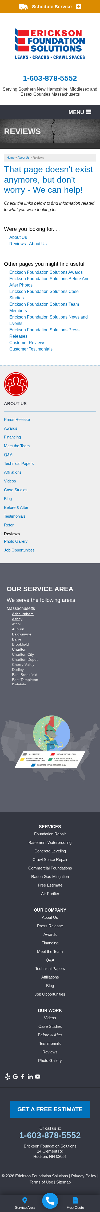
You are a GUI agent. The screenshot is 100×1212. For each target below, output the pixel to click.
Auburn (18, 629)
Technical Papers (19, 463)
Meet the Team (17, 446)
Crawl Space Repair (50, 859)
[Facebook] (22, 1076)
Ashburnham (23, 614)
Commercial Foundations (50, 868)
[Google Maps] (15, 1076)
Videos (10, 481)
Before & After (16, 507)
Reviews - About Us (28, 243)
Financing (12, 437)
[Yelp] (8, 1076)
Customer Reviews (27, 342)
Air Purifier (50, 893)
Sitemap (63, 1182)
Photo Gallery (16, 541)
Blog (8, 498)
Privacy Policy (83, 1176)
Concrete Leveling (50, 851)
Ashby (17, 619)
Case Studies (15, 490)
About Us (18, 237)
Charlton (19, 649)
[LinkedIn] (30, 1076)
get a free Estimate (50, 1109)
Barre (16, 639)
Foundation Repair (50, 834)
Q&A (8, 454)
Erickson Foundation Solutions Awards (46, 272)
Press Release (17, 419)
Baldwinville (21, 634)
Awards (10, 428)
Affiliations (13, 472)
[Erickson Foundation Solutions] (50, 1201)
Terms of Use (41, 1182)
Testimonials (15, 516)
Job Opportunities (19, 550)
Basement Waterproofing (50, 842)
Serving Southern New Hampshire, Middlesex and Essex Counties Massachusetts (50, 91)
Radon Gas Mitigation (50, 876)
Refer (9, 525)
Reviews (12, 533)
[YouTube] (37, 1076)
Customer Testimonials (31, 349)
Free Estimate (50, 885)
